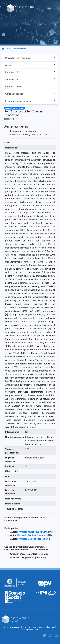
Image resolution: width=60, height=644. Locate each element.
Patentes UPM (12, 72)
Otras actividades (19, 48)
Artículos (9, 65)
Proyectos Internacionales (18, 57)
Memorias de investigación (18, 100)
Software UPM (12, 79)
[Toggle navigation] (49, 8)
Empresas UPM (13, 86)
